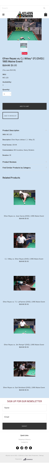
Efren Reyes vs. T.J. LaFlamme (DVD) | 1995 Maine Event (24, 302)
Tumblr (30, 447)
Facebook (17, 447)
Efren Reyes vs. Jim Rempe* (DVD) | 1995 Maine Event (24, 345)
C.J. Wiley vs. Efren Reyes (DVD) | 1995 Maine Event (24, 259)
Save (25, 53)
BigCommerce (28, 459)
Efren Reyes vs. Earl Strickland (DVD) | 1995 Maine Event (24, 387)
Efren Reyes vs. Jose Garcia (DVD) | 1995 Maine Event (24, 216)
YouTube (26, 447)
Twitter (21, 447)
